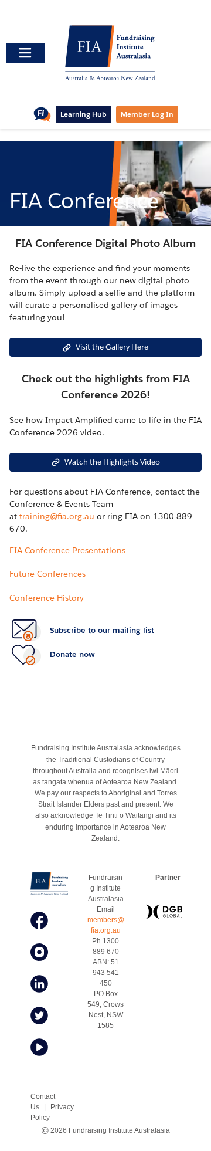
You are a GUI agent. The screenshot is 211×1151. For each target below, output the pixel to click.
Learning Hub (83, 114)
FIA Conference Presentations (67, 550)
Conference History (46, 598)
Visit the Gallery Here (112, 347)
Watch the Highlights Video (112, 462)
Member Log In (147, 114)
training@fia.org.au (56, 516)
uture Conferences (49, 573)
